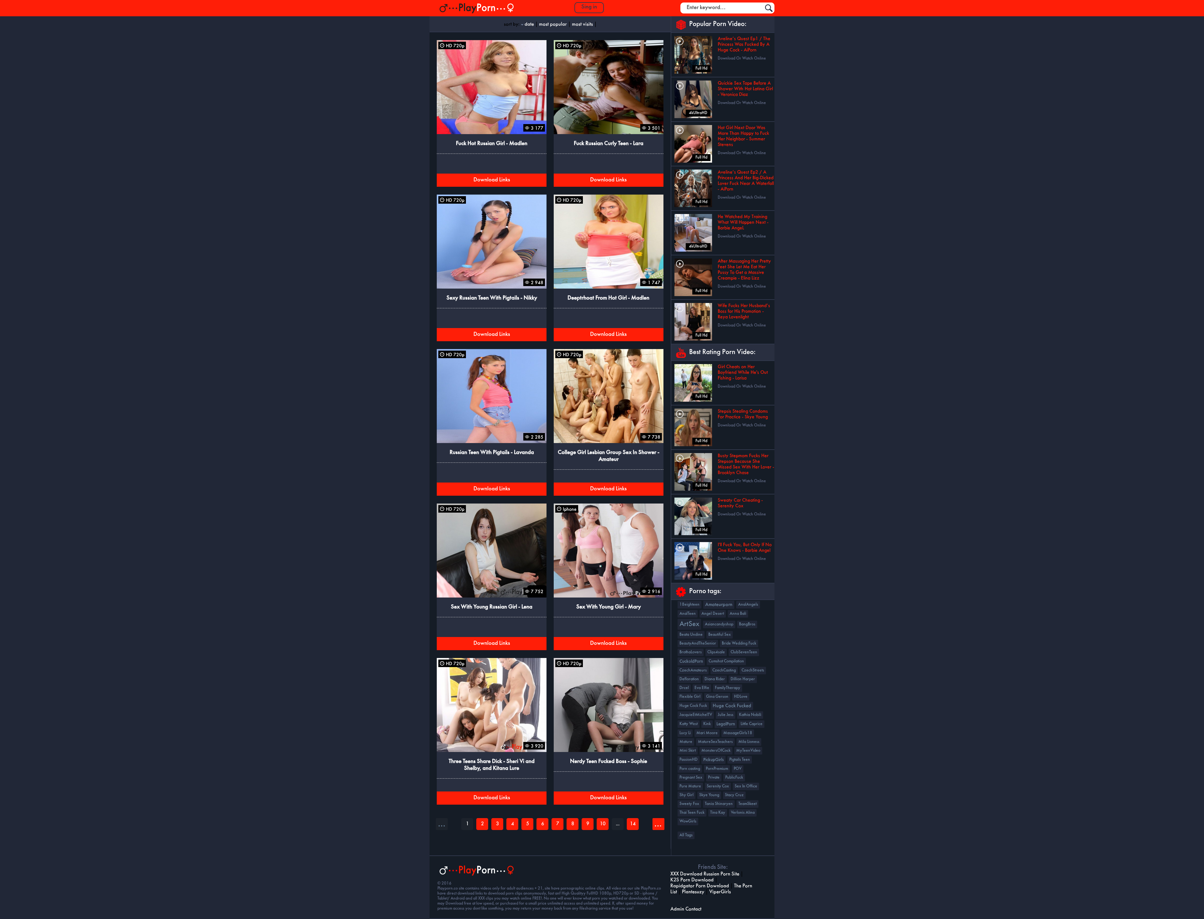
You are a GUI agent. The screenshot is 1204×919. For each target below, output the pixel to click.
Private (714, 777)
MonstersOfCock (716, 751)
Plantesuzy (693, 892)
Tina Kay (717, 813)
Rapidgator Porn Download (699, 886)
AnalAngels (748, 605)
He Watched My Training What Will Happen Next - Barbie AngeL (743, 222)
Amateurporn (718, 605)
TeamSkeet (747, 804)
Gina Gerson (717, 697)
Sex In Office (746, 786)
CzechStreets (753, 670)
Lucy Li (685, 733)
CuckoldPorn (691, 661)
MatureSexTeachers (715, 742)
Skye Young (709, 795)
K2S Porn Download (692, 880)
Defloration (689, 679)
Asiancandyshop (719, 624)
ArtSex (689, 624)
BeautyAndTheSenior (697, 643)
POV (738, 769)
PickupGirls (713, 760)
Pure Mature (690, 786)
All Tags (686, 835)
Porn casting (689, 769)
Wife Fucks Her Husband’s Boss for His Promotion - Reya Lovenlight (744, 311)
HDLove (740, 697)
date (529, 24)
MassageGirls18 (737, 733)
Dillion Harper (743, 679)
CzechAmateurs (693, 670)
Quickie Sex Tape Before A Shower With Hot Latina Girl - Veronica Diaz (745, 89)
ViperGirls (720, 892)
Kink (707, 724)
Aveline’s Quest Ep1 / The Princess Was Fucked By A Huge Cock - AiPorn (744, 44)
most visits (582, 24)
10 (602, 824)
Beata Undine (691, 635)
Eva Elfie (701, 688)
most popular (553, 24)
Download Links (491, 180)
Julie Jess (725, 715)
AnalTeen (687, 614)
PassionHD (688, 760)
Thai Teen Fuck (692, 813)
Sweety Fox (689, 804)
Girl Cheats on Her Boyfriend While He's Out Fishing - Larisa (743, 372)
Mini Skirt (687, 751)
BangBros (747, 624)
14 (633, 824)
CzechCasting (724, 670)
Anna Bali (738, 614)
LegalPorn (725, 724)
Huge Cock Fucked (732, 706)
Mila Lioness (748, 742)
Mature (685, 742)
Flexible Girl (689, 697)
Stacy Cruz (734, 795)
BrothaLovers (690, 652)
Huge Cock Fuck (693, 706)
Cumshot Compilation (726, 661)
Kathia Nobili (750, 715)
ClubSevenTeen (744, 652)
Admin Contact (685, 909)
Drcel (684, 688)
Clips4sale (716, 652)
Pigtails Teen (739, 760)
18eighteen (689, 605)
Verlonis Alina (743, 813)
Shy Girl (686, 795)
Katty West (688, 724)
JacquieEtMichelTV (695, 715)
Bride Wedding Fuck (739, 643)
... (658, 824)
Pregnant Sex (690, 777)
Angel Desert (712, 614)
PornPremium (717, 769)
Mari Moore (707, 733)
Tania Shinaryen (719, 804)
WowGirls (687, 821)
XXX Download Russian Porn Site (704, 874)
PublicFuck (734, 777)
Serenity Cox (718, 786)
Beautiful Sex (719, 635)
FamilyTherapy (727, 688)
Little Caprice (752, 724)
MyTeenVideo (748, 751)
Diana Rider (715, 679)
